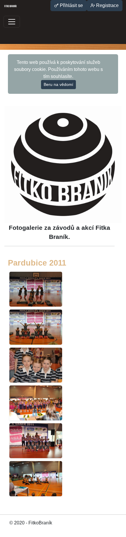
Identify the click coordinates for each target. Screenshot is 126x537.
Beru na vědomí (58, 84)
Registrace (107, 5)
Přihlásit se (71, 5)
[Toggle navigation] (12, 22)
